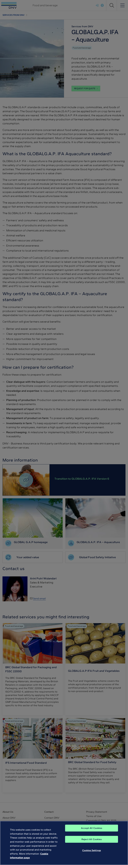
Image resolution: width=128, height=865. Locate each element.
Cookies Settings (91, 850)
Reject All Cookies (91, 839)
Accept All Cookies (91, 828)
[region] (64, 843)
